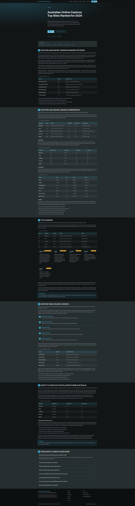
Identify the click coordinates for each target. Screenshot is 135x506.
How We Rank (60, 44)
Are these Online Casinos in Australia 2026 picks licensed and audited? (53, 481)
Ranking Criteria (42, 44)
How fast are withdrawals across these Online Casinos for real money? (53, 473)
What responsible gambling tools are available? (48, 485)
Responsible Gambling (87, 496)
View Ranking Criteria (60, 31)
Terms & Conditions (86, 494)
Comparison (75, 1)
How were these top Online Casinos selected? (48, 462)
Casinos (80, 1)
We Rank (84, 1)
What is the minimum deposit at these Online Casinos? (50, 466)
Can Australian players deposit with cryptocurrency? (49, 477)
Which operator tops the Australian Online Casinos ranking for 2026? (52, 455)
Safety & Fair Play (67, 44)
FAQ (72, 44)
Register (94, 1)
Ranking (71, 1)
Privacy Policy (85, 492)
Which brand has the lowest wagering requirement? (49, 470)
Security (88, 1)
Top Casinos (54, 44)
